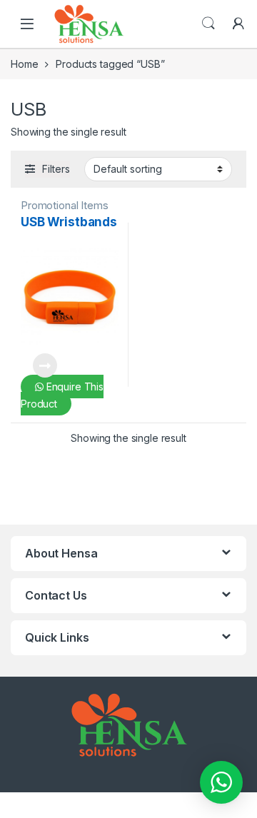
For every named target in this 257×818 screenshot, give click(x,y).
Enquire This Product (62, 395)
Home (24, 64)
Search (208, 23)
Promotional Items (65, 205)
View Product (39, 365)
